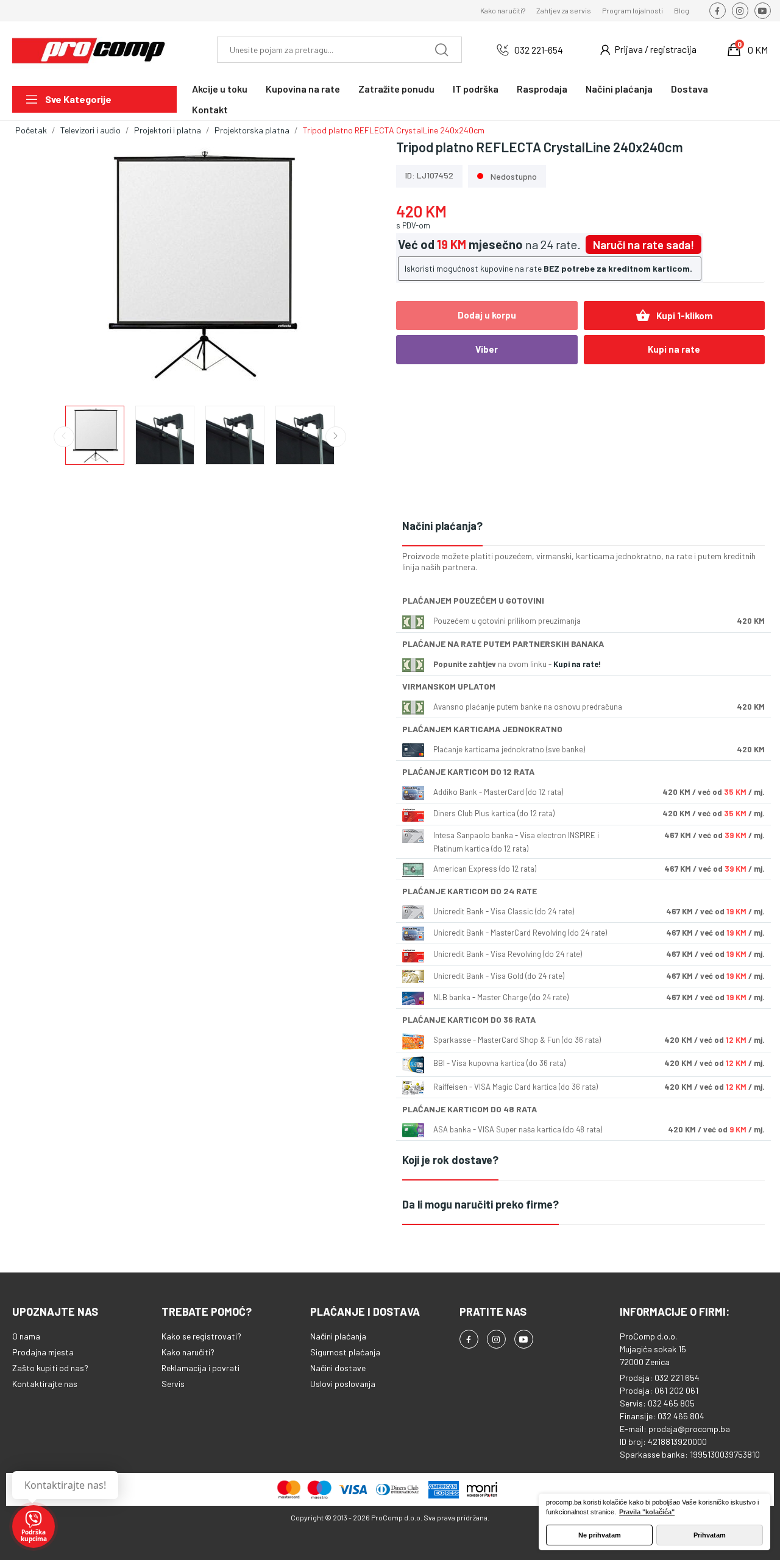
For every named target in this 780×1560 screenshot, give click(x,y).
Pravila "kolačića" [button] (647, 1512)
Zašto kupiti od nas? (50, 1368)
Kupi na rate (674, 349)
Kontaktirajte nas (44, 1383)
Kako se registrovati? (201, 1336)
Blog (681, 10)
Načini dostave (338, 1368)
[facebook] (717, 10)
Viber (486, 349)
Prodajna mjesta (43, 1352)
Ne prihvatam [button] (599, 1535)
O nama (26, 1336)
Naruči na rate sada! (643, 245)
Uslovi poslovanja (342, 1383)
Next (355, 265)
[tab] (583, 526)
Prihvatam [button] (709, 1535)
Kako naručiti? (502, 10)
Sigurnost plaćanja (345, 1352)
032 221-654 (538, 49)
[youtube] (762, 10)
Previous (44, 265)
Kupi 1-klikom (674, 315)
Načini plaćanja (338, 1336)
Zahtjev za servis (563, 10)
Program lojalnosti (632, 10)
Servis (173, 1383)
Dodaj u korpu (487, 314)
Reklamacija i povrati (200, 1368)
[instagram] (740, 10)
